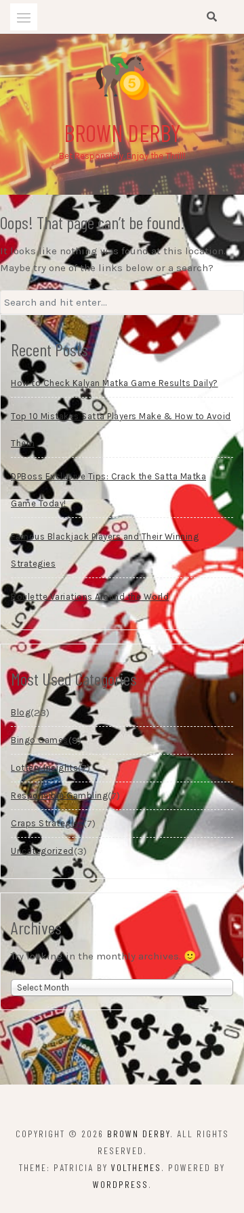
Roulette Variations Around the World (90, 597)
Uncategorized (42, 851)
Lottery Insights (44, 768)
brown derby (122, 132)
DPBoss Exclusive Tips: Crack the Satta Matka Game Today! (108, 489)
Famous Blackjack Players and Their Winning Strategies (105, 550)
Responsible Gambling (59, 795)
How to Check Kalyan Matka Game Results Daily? (114, 383)
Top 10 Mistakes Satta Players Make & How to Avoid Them (121, 429)
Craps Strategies (47, 823)
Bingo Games (39, 740)
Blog (20, 712)
